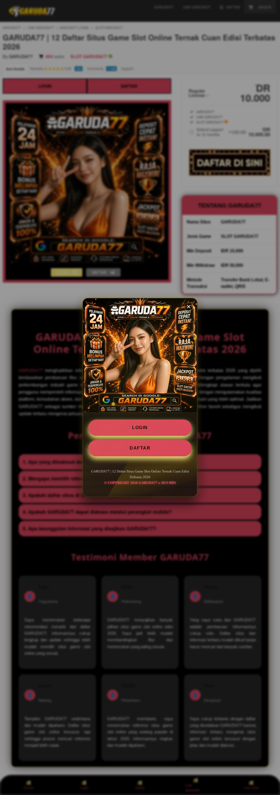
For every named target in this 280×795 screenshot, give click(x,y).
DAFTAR (140, 448)
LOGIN (140, 427)
